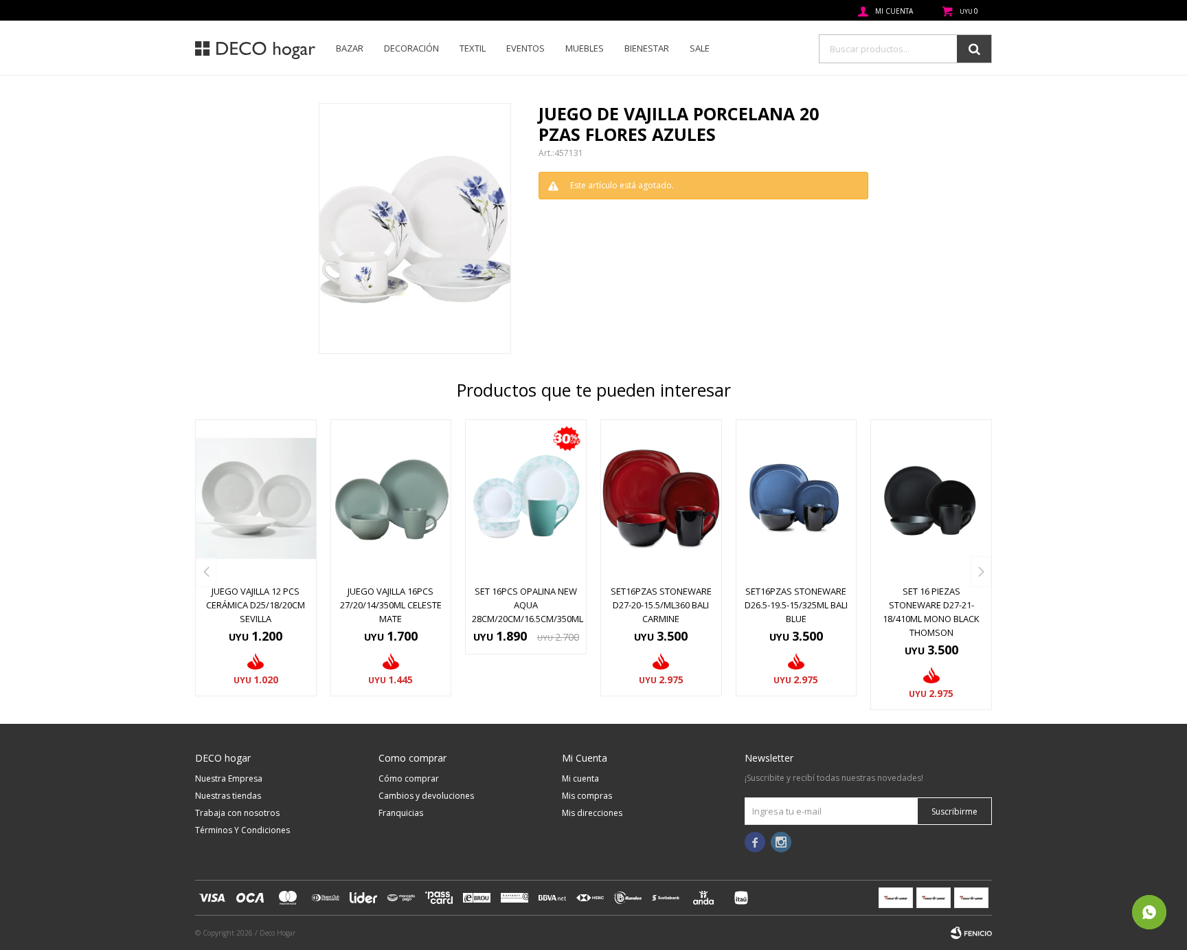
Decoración (411, 48)
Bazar (349, 48)
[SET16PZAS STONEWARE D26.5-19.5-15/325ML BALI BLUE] (796, 498)
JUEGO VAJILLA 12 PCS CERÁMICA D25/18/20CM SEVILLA (255, 605)
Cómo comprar (408, 778)
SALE (700, 48)
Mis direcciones (592, 813)
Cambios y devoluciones (426, 796)
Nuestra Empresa (228, 778)
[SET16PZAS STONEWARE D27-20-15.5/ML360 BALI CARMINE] (661, 498)
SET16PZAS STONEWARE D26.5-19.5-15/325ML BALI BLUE (796, 605)
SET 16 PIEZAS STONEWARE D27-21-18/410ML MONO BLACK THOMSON (931, 612)
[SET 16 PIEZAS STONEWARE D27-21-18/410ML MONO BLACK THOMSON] (931, 498)
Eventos (525, 48)
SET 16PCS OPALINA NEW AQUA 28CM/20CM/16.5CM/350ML (526, 605)
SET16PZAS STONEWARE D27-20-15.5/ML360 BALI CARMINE (661, 605)
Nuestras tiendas (228, 796)
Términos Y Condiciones (242, 830)
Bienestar (646, 48)
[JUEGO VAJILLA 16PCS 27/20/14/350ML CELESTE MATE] (391, 498)
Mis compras (587, 796)
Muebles (584, 48)
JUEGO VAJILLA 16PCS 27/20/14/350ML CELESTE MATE (391, 605)
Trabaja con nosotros (237, 813)
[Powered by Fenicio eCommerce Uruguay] (971, 933)
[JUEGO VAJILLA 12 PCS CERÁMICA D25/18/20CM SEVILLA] (256, 498)
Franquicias (400, 813)
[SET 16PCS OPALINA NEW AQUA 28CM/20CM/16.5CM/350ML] (526, 498)
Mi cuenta (580, 778)
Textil (473, 48)
